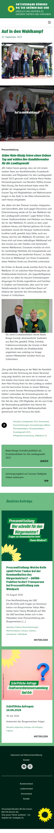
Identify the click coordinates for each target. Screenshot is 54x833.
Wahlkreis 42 (41, 435)
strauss (25, 630)
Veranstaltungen (36, 425)
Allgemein (19, 727)
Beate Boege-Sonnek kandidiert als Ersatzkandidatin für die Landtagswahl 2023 (27, 456)
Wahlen (47, 425)
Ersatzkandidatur (37, 428)
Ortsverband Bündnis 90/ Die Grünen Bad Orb (32, 6)
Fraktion (18, 627)
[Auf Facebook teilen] (4, 425)
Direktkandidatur (21, 428)
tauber (33, 630)
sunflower (22, 815)
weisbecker (12, 634)
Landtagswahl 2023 (30, 421)
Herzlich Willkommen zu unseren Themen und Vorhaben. (33, 13)
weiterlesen (41, 639)
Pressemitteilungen (21, 425)
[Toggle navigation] (49, 22)
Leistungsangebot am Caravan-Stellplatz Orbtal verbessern (27, 477)
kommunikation (13, 630)
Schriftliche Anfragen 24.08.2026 (20, 708)
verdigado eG (17, 817)
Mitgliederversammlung (24, 435)
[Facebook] (24, 766)
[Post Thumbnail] (27, 535)
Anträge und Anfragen (33, 727)
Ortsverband (44, 421)
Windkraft (23, 634)
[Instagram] (30, 766)
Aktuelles (17, 421)
